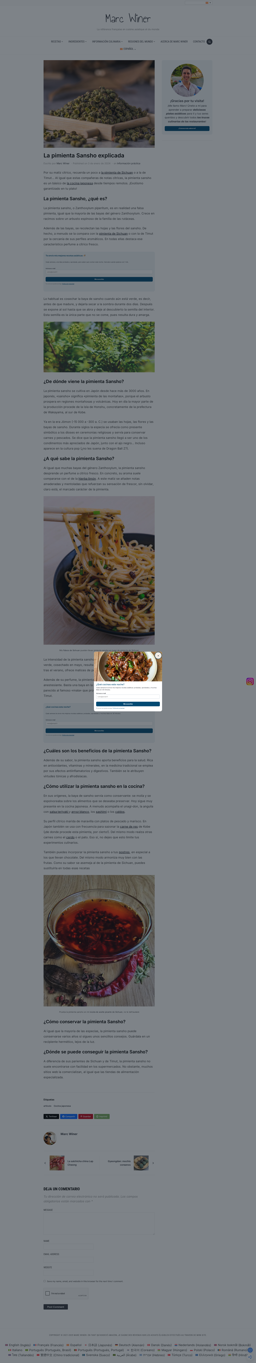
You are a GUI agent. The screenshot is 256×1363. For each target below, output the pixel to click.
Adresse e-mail (101, 693)
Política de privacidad (118, 708)
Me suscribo (128, 704)
